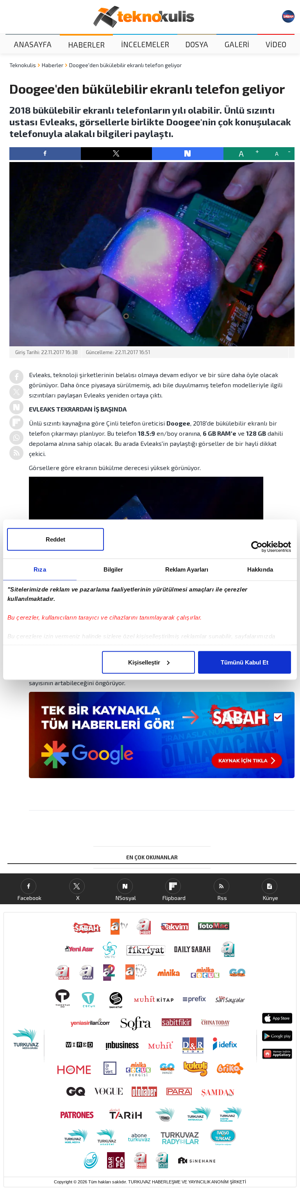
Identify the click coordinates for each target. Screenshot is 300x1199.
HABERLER (86, 44)
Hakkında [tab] (260, 569)
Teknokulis (22, 65)
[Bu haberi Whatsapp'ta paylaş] (16, 438)
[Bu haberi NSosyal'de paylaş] (16, 407)
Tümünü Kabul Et (244, 662)
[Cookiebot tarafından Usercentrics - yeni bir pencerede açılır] (257, 546)
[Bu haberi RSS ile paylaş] (16, 453)
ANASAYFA (33, 44)
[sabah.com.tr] (288, 16)
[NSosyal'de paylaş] (187, 153)
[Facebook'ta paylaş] (45, 153)
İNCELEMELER (145, 44)
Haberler (52, 65)
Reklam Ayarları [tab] (187, 569)
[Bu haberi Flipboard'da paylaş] (16, 422)
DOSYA (196, 44)
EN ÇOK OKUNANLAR (152, 857)
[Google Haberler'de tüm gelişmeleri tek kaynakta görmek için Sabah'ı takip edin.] (162, 739)
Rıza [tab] (40, 569)
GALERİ (237, 44)
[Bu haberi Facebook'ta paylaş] (16, 377)
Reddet (55, 539)
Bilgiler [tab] (113, 569)
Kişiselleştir (144, 662)
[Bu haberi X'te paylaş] (16, 392)
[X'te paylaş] (116, 153)
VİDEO (276, 44)
